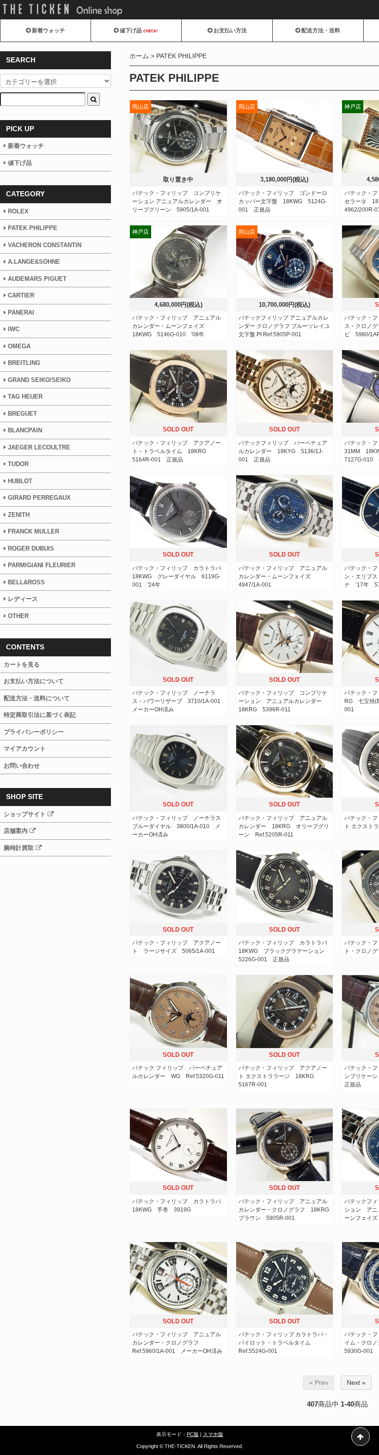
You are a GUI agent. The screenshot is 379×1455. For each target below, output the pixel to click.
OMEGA (19, 346)
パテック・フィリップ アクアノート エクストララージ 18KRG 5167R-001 (282, 1076)
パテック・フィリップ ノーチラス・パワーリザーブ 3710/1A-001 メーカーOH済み (179, 701)
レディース (23, 598)
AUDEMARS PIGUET (37, 278)
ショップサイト (26, 814)
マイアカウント (25, 748)
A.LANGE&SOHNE (34, 261)
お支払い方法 (229, 30)
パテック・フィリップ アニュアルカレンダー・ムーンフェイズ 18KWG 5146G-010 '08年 (176, 326)
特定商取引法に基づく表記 (40, 714)
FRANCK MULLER (33, 531)
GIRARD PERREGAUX (38, 497)
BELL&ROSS (26, 582)
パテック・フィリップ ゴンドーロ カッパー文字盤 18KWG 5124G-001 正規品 (285, 201)
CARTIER (21, 295)
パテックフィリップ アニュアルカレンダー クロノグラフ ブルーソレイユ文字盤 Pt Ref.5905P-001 (284, 326)
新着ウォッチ (48, 30)
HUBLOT (20, 481)
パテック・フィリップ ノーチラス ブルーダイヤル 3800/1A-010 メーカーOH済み (179, 826)
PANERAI (21, 312)
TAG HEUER (25, 396)
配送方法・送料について (37, 698)
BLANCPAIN (25, 430)
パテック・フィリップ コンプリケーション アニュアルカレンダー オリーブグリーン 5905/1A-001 (177, 201)
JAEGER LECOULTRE (39, 447)
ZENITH (19, 514)
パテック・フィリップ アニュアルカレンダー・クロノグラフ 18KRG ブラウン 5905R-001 (286, 1209)
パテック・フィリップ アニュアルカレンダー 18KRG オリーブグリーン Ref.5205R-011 (283, 826)
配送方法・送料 (320, 30)
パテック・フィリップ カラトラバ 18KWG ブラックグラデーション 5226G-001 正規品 (285, 951)
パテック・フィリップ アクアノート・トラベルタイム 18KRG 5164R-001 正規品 (176, 451)
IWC (13, 329)
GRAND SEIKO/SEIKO (39, 379)
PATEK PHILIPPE (181, 56)
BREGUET (22, 413)
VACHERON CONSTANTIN (44, 245)
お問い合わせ (22, 765)
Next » (356, 1382)
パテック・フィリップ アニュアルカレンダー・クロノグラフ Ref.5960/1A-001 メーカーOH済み (177, 1342)
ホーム (139, 56)
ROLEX (18, 211)
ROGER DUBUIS (31, 548)
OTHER (18, 615)
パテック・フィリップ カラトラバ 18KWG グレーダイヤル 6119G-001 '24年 (179, 576)
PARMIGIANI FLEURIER (40, 565)
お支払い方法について (34, 681)
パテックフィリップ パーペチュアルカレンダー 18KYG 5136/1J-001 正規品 (282, 451)
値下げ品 (138, 30)
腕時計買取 (20, 847)
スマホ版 (213, 1434)
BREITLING (24, 362)
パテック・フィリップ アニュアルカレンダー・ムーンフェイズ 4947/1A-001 (282, 576)
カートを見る (22, 664)
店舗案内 (17, 830)
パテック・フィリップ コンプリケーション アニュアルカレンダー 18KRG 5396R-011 (282, 701)
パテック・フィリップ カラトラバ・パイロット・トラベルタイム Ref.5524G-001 (283, 1342)
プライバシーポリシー (34, 731)
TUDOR (18, 464)
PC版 (193, 1434)
